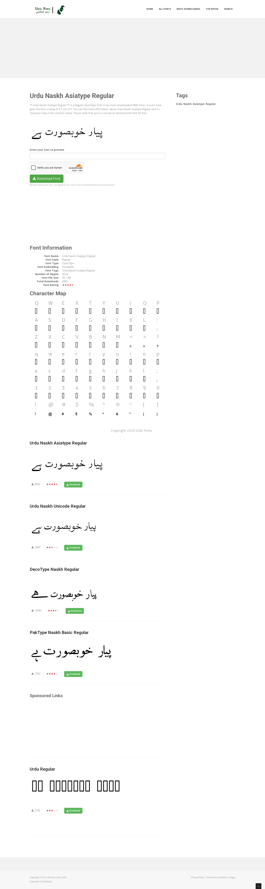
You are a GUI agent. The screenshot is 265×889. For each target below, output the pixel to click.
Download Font (48, 178)
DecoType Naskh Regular (54, 569)
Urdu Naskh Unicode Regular (58, 506)
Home (149, 8)
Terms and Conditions (216, 877)
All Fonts (165, 8)
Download (74, 484)
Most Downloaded (188, 8)
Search (228, 8)
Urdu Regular (42, 769)
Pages (232, 877)
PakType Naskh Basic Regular (59, 632)
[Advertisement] (132, 47)
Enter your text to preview (47, 149)
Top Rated (212, 8)
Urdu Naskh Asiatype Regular (58, 443)
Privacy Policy (197, 877)
